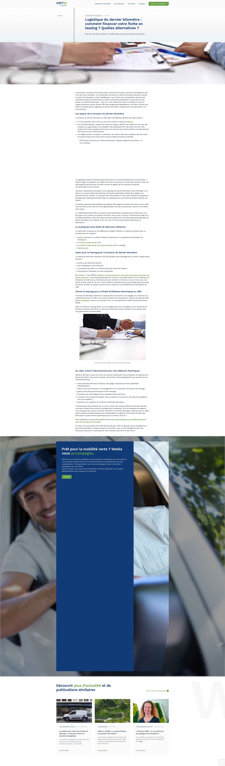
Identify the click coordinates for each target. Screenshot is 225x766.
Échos (129, 122)
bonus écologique (83, 300)
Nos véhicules (119, 4)
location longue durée (87, 242)
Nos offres (131, 4)
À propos (142, 4)
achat (80, 237)
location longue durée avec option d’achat (95, 245)
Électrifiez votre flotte (102, 4)
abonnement (83, 248)
